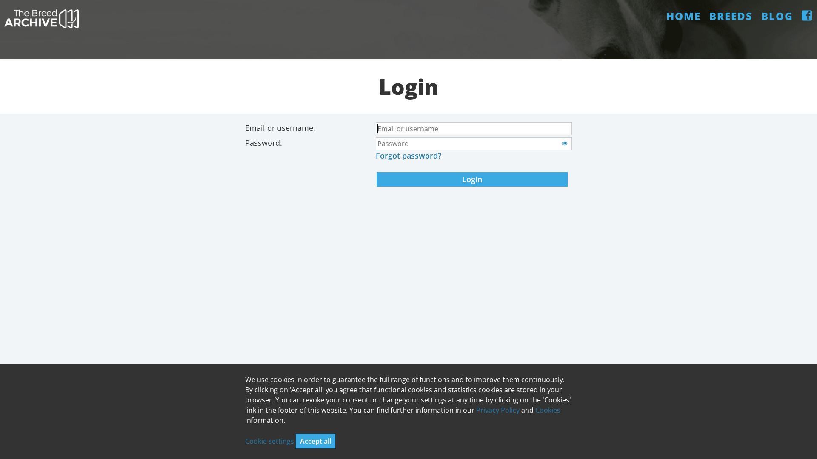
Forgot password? (408, 155)
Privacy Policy (498, 410)
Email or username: (280, 128)
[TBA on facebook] (807, 16)
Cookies (547, 410)
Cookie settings (270, 441)
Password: (263, 143)
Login (472, 179)
